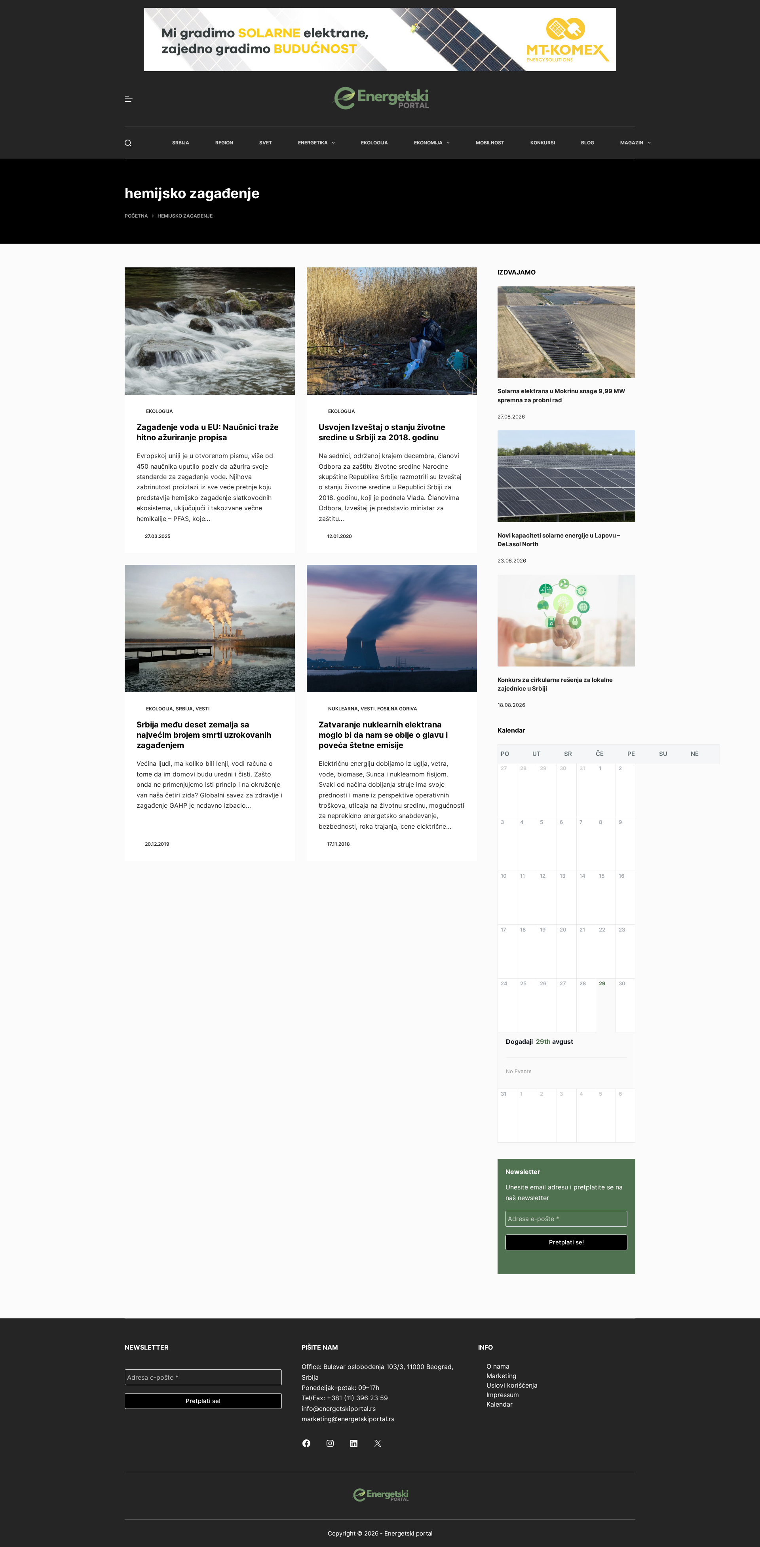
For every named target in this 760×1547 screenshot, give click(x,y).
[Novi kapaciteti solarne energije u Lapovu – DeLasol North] (566, 476)
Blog (587, 143)
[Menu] (129, 99)
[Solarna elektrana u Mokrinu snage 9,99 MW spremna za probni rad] (566, 332)
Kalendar (499, 1404)
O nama (497, 1366)
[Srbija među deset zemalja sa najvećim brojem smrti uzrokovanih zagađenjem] (210, 629)
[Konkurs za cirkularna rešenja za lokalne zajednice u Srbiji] (566, 621)
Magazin (631, 143)
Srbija (180, 143)
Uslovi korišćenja (512, 1385)
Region (224, 143)
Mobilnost (490, 143)
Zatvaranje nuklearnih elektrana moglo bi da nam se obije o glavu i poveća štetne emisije (383, 735)
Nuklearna (343, 709)
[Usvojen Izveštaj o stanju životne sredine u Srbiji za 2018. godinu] (392, 331)
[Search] (128, 143)
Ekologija (374, 143)
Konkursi (542, 143)
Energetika (313, 143)
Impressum (502, 1395)
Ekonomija (428, 143)
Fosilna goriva (397, 709)
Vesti (202, 709)
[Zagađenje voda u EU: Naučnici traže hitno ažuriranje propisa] (210, 331)
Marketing (501, 1376)
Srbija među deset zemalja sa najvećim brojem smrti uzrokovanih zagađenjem (204, 735)
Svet (265, 143)
